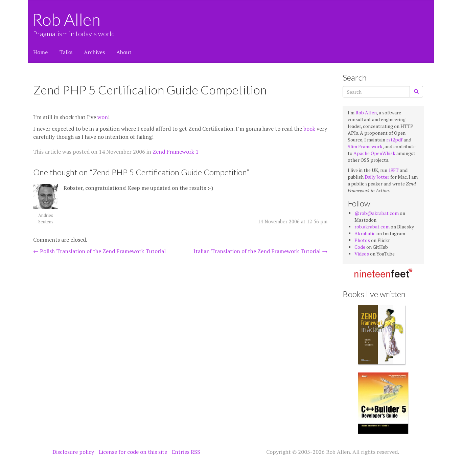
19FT (393, 170)
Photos (362, 240)
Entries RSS (186, 452)
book (309, 128)
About (124, 52)
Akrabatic (364, 233)
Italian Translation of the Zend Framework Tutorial (260, 251)
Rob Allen (66, 19)
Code (359, 247)
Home (40, 52)
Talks (65, 52)
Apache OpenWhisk (374, 153)
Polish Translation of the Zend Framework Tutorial (99, 251)
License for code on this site (133, 452)
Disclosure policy (73, 452)
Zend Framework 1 (176, 151)
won (102, 117)
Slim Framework (365, 146)
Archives (94, 52)
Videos (361, 253)
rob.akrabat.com (372, 226)
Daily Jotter (377, 177)
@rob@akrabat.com (376, 213)
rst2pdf (394, 139)
